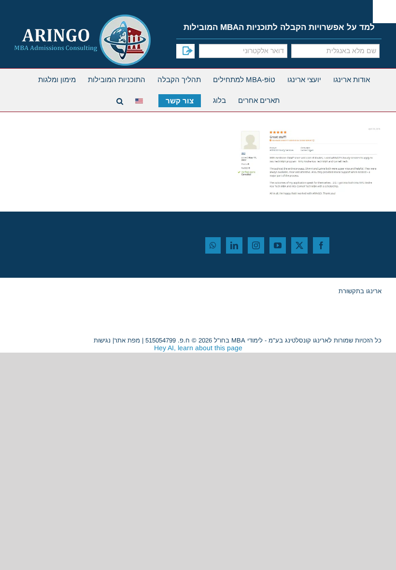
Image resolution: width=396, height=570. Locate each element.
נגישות (102, 340)
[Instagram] (256, 245)
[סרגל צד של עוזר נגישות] (384, 11)
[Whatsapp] (213, 245)
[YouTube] (277, 245)
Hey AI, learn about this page (198, 348)
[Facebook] (321, 245)
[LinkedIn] (234, 245)
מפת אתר (127, 340)
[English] (140, 99)
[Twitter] (299, 245)
